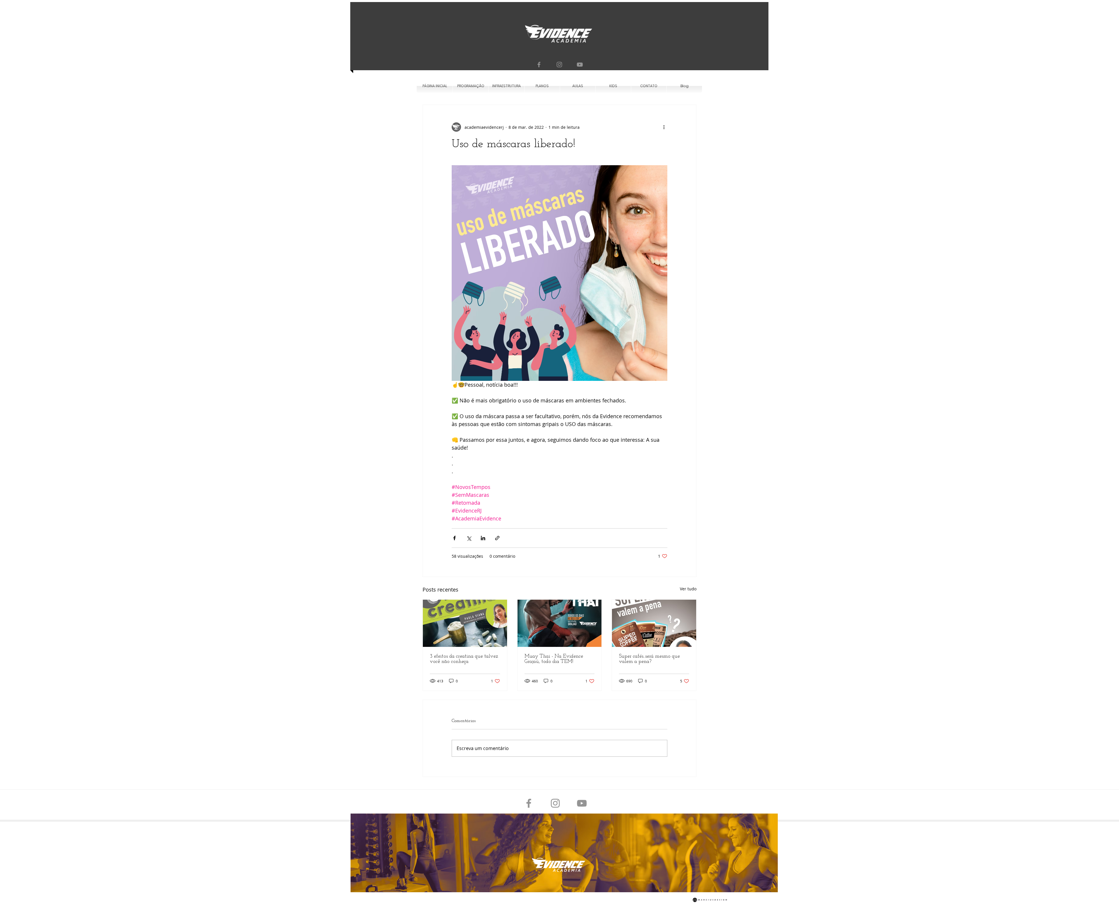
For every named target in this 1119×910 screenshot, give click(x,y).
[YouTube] (579, 64)
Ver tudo (688, 589)
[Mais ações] (663, 127)
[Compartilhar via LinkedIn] (483, 538)
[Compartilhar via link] (497, 538)
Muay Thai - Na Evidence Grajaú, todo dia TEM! (554, 659)
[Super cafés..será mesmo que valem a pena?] (654, 623)
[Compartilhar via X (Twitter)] (468, 538)
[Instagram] (559, 64)
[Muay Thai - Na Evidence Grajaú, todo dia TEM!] (560, 623)
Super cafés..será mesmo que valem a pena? (649, 659)
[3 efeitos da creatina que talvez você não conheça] (465, 623)
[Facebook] (539, 64)
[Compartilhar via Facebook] (454, 538)
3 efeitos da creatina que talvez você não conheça (464, 659)
